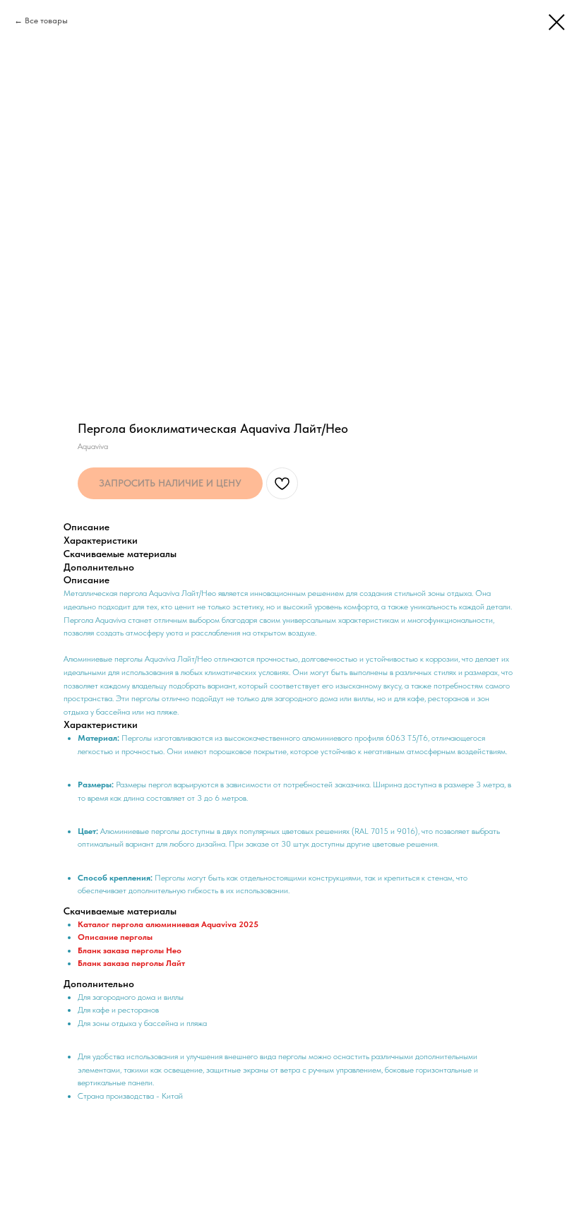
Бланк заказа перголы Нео (129, 950)
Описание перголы (115, 937)
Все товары (46, 20)
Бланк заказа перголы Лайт (131, 963)
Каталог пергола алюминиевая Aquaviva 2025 (168, 924)
